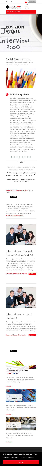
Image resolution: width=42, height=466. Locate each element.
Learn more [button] (31, 457)
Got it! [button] (21, 462)
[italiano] (26, 6)
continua (8, 386)
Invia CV (32, 273)
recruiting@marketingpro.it (14, 215)
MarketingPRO (10, 190)
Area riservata (32, 1)
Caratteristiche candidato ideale (16, 273)
